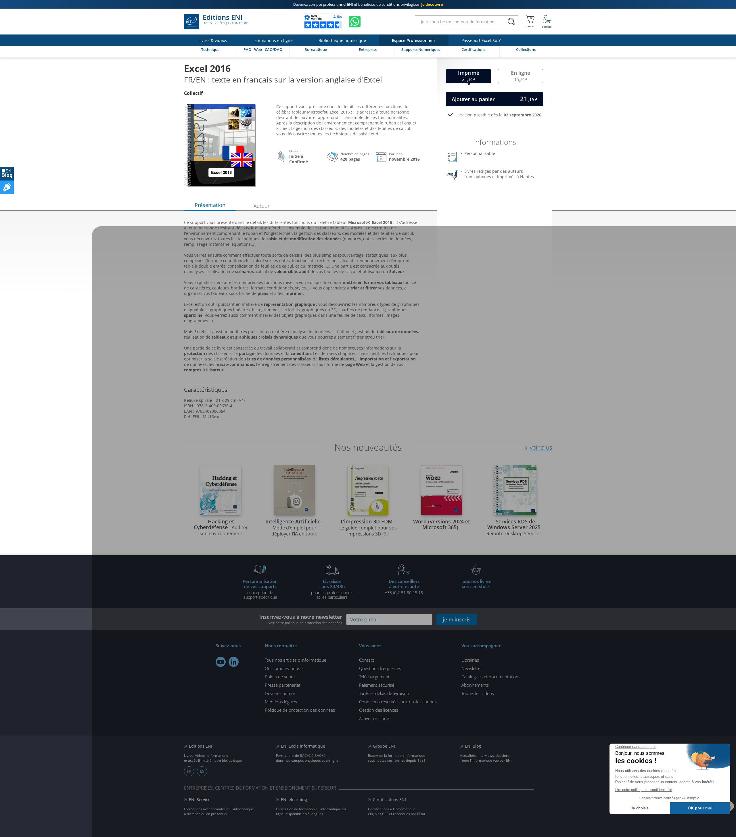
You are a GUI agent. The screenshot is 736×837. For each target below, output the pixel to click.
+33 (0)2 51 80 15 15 (404, 586)
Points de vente (280, 676)
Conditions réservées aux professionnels (398, 701)
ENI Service (199, 799)
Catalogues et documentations (490, 676)
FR (189, 771)
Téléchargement (374, 676)
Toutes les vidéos (477, 693)
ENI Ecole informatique (303, 746)
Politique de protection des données (300, 710)
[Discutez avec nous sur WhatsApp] (355, 21)
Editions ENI (225, 19)
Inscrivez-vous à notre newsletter (300, 619)
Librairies (470, 660)
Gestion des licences (378, 710)
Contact (366, 660)
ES (202, 771)
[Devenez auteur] (7, 187)
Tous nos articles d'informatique (295, 660)
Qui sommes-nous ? (284, 668)
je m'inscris (457, 619)
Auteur (262, 205)
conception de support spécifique (260, 589)
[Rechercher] (511, 21)
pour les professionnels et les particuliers (332, 589)
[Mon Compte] (547, 21)
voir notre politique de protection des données (305, 622)
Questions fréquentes (380, 668)
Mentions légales (281, 701)
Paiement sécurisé (376, 685)
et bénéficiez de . (368, 4)
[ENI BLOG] (7, 174)
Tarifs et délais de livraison (384, 693)
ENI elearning (294, 799)
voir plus (541, 447)
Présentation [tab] (210, 204)
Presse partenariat (282, 685)
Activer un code (374, 718)
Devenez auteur (280, 693)
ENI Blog (473, 746)
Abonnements (475, 685)
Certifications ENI (389, 799)
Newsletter (471, 668)
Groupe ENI (384, 746)
